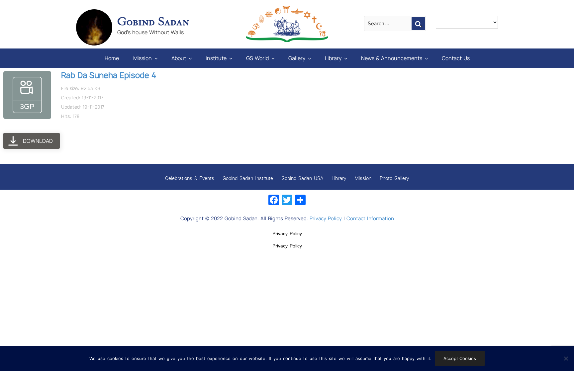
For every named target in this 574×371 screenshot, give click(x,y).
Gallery (296, 58)
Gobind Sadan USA (302, 178)
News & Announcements (391, 58)
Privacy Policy (326, 218)
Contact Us (456, 58)
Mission (142, 58)
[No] (565, 358)
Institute (216, 58)
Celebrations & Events (189, 178)
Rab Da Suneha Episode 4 (108, 74)
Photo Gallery (394, 178)
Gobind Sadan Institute (248, 178)
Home (112, 58)
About (178, 58)
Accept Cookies (459, 358)
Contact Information (370, 218)
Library (333, 58)
